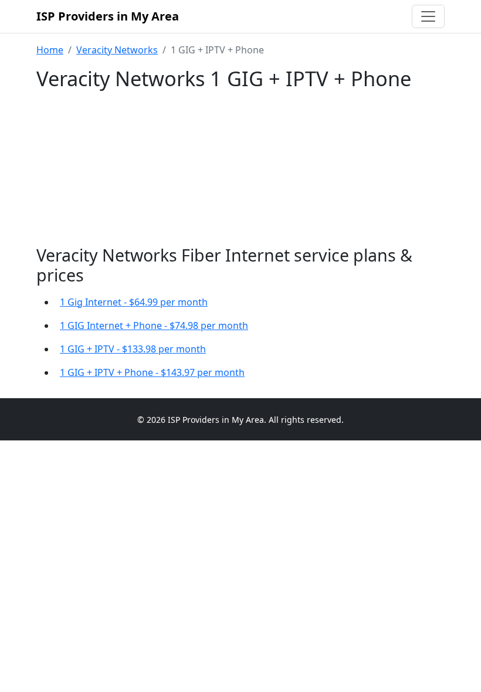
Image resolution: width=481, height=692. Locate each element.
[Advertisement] (240, 168)
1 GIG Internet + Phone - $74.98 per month (154, 325)
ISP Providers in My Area (107, 16)
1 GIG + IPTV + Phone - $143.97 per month (152, 372)
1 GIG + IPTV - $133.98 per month (133, 348)
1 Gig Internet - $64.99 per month (134, 302)
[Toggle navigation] (428, 16)
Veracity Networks (117, 49)
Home (49, 49)
